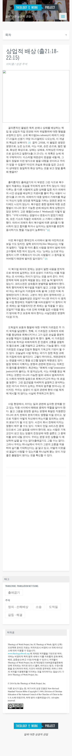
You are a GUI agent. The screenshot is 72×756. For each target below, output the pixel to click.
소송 (39, 606)
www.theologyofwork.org (19, 653)
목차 (8, 34)
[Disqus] (36, 522)
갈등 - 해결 (15, 615)
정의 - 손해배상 (18, 606)
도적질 (53, 606)
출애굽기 (14, 592)
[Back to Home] (36, 725)
